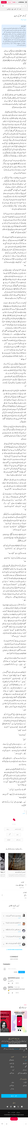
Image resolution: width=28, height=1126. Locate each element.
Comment (21, 972)
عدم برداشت (18, 839)
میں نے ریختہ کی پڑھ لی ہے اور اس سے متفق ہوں (14, 1049)
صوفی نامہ (25, 1082)
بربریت (8, 829)
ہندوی (13, 1082)
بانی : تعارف (12, 1063)
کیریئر (13, 1070)
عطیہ (26, 1060)
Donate (9, 2)
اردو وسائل (25, 1070)
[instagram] (11, 1106)
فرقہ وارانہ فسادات (18, 829)
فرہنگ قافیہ (25, 1063)
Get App (4, 2)
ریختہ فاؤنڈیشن (11, 1060)
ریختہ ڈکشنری (12, 1085)
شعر (17, 9)
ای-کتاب (9, 9)
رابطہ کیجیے (12, 1066)
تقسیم (10, 834)
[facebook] (22, 1106)
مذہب (17, 834)
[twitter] (18, 1106)
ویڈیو (12, 9)
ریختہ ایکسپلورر (11, 1073)
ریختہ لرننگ (25, 1085)
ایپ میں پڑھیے (14, 1119)
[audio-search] (3, 6)
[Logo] (21, 2)
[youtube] (14, 1106)
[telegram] (7, 1106)
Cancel (15, 972)
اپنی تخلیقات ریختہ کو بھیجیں (22, 1073)
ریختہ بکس (12, 1089)
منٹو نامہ (24, 813)
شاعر (20, 9)
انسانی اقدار (8, 839)
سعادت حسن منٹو (23, 19)
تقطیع (26, 1066)
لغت (15, 9)
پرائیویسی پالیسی (16, 1049)
